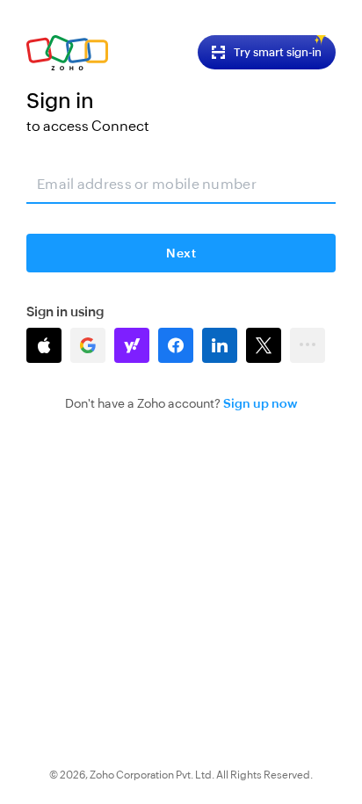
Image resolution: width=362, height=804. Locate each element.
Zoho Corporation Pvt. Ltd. (152, 775)
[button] (44, 345)
